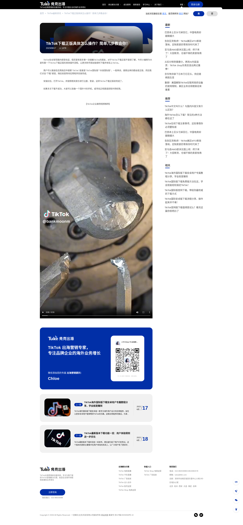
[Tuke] (63, 3)
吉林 (194, 486)
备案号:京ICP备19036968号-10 (121, 515)
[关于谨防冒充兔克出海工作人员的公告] (236, 482)
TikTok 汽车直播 (125, 475)
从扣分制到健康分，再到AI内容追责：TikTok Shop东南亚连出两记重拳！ (182, 65)
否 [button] (212, 13)
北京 (171, 486)
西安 (180, 486)
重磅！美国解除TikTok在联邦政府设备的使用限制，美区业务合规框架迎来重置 (184, 86)
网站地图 (104, 515)
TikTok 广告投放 (125, 479)
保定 (190, 486)
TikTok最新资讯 (54, 13)
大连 (185, 486)
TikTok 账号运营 (125, 486)
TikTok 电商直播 (125, 471)
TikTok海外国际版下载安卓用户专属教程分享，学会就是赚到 (106, 404)
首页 (42, 13)
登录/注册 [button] (195, 4)
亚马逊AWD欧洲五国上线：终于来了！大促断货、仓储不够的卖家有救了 (183, 53)
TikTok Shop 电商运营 (127, 490)
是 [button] (199, 13)
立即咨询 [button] (52, 492)
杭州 (176, 486)
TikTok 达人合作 (125, 482)
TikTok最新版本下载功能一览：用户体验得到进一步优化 (107, 435)
